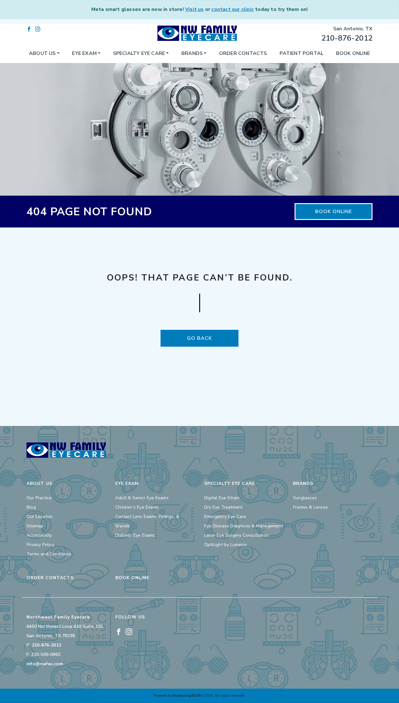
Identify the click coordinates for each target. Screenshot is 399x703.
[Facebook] (28, 28)
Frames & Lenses (310, 507)
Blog (31, 507)
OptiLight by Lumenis (225, 545)
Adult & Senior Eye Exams (142, 498)
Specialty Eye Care (139, 53)
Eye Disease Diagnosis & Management (243, 526)
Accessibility (39, 535)
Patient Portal (301, 53)
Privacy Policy (40, 545)
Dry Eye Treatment (223, 507)
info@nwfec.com (44, 664)
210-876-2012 (347, 38)
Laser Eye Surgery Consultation (236, 535)
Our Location (39, 517)
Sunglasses (305, 498)
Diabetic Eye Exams (135, 535)
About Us (42, 53)
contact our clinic (232, 9)
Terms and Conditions (48, 554)
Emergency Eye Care (225, 517)
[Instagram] (37, 28)
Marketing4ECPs (188, 695)
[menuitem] (44, 53)
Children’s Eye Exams (137, 507)
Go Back (199, 338)
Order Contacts (243, 53)
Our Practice (39, 498)
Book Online (353, 53)
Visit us (194, 9)
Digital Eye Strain (222, 498)
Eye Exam (84, 53)
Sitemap (34, 526)
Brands (192, 53)
